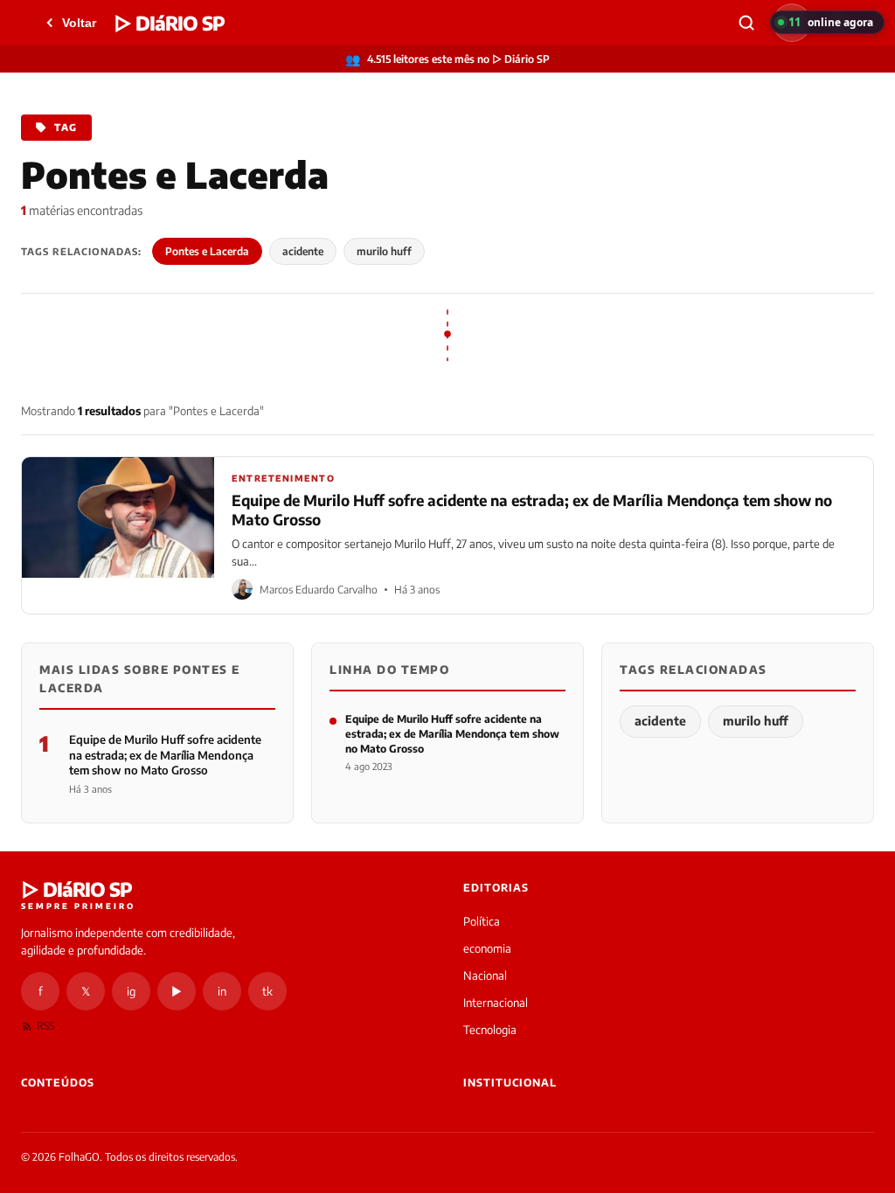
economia (487, 948)
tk (267, 991)
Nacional (485, 975)
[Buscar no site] (746, 22)
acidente (302, 251)
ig (131, 991)
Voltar (79, 23)
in (222, 991)
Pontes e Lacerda (207, 251)
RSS (45, 1025)
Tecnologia (490, 1030)
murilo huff (384, 251)
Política (481, 921)
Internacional (495, 1003)
